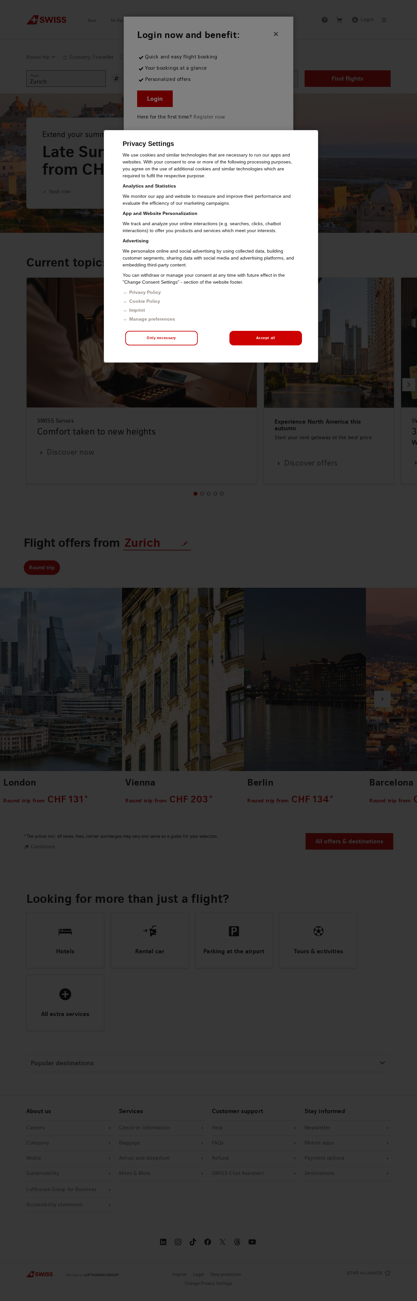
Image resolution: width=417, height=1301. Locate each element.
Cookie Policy (144, 301)
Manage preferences (152, 319)
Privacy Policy (145, 292)
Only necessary (161, 338)
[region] (211, 246)
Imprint (137, 310)
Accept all (265, 338)
